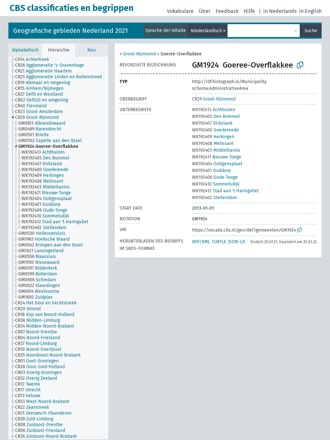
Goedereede (215, 130)
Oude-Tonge (215, 177)
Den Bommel (216, 116)
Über (204, 11)
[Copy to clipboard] (300, 65)
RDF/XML (201, 241)
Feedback (227, 11)
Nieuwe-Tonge (216, 157)
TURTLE (219, 241)
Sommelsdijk (215, 184)
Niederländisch (206, 30)
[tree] (58, 248)
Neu (91, 50)
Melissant (213, 143)
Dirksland (212, 123)
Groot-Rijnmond (139, 54)
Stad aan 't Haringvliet (225, 191)
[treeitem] (35, 59)
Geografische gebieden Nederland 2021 (70, 30)
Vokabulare (180, 11)
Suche (311, 30)
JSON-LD (236, 241)
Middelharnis (216, 150)
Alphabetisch (25, 50)
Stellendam (214, 197)
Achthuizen (213, 109)
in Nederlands (279, 11)
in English (310, 11)
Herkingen (213, 136)
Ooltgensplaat (217, 164)
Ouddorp (211, 170)
